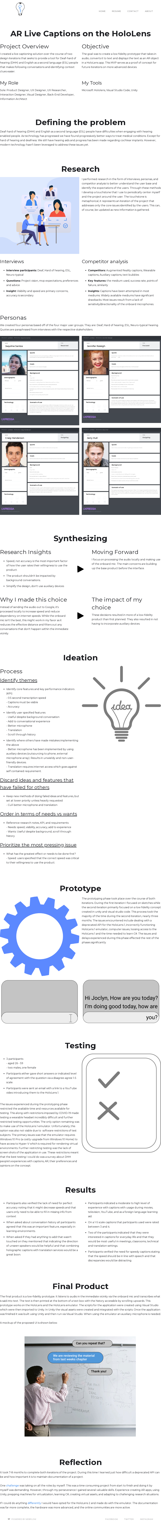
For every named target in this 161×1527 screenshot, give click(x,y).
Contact (133, 11)
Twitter (129, 1519)
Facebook (111, 1519)
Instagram (146, 1519)
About (149, 11)
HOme (102, 11)
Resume (116, 11)
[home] (20, 11)
